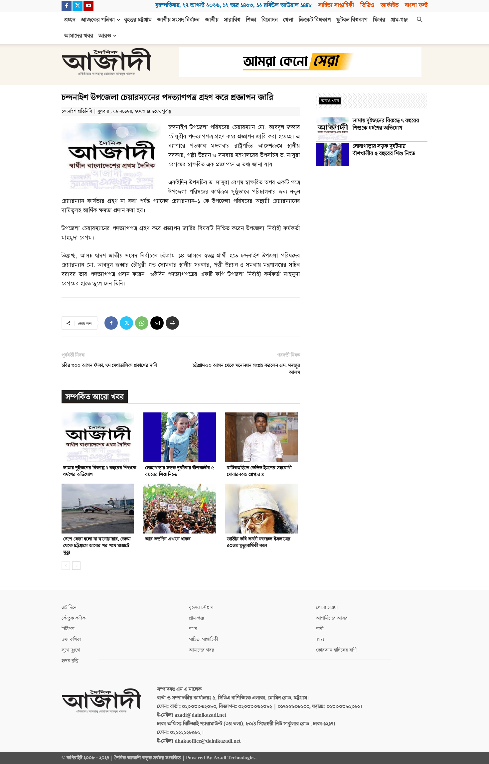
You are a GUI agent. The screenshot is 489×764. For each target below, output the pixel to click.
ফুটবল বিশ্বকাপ (352, 20)
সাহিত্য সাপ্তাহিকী (336, 5)
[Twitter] (77, 6)
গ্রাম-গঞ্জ (399, 20)
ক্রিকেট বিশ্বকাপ (315, 20)
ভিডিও (367, 5)
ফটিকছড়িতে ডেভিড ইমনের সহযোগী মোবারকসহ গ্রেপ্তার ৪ (259, 471)
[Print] (172, 323)
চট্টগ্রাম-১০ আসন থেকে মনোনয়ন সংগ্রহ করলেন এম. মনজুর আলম (246, 369)
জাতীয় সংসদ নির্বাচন (178, 20)
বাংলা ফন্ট (416, 5)
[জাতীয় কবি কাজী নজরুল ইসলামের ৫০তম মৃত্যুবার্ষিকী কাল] (262, 509)
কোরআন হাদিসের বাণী (336, 650)
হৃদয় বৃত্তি (70, 660)
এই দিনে (69, 607)
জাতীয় (212, 20)
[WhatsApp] (141, 323)
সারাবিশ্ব (232, 20)
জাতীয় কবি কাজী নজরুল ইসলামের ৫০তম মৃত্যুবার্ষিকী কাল (258, 542)
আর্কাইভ (390, 5)
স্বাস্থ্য (320, 639)
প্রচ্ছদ (70, 20)
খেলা (288, 20)
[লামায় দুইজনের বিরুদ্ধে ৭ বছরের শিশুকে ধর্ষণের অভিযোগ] (99, 437)
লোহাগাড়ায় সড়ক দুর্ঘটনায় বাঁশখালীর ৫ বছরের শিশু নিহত (179, 471)
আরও (104, 36)
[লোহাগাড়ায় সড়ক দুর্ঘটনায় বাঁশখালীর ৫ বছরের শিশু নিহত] (180, 437)
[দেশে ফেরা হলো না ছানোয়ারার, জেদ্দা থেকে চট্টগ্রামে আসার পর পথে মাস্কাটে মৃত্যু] (99, 509)
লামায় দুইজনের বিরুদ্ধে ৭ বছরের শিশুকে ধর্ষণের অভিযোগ (99, 471)
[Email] (157, 323)
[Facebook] (67, 6)
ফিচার (379, 20)
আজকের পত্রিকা (98, 20)
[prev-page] (66, 565)
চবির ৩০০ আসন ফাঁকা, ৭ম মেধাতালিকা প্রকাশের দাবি (109, 365)
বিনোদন (269, 20)
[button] (419, 20)
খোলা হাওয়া (327, 607)
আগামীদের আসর (332, 618)
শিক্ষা (251, 20)
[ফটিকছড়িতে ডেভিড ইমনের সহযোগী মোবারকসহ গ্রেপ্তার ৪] (262, 437)
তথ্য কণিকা (71, 639)
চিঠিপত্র (68, 628)
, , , (233, 5)
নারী (319, 628)
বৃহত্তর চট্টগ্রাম (138, 20)
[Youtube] (88, 6)
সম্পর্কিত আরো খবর (95, 396)
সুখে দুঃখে (71, 650)
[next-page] (76, 565)
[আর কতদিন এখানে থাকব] (180, 509)
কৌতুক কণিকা (74, 618)
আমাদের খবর (78, 36)
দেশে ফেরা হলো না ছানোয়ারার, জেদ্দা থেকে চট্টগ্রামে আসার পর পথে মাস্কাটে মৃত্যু (96, 545)
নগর (193, 628)
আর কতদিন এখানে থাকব (168, 538)
